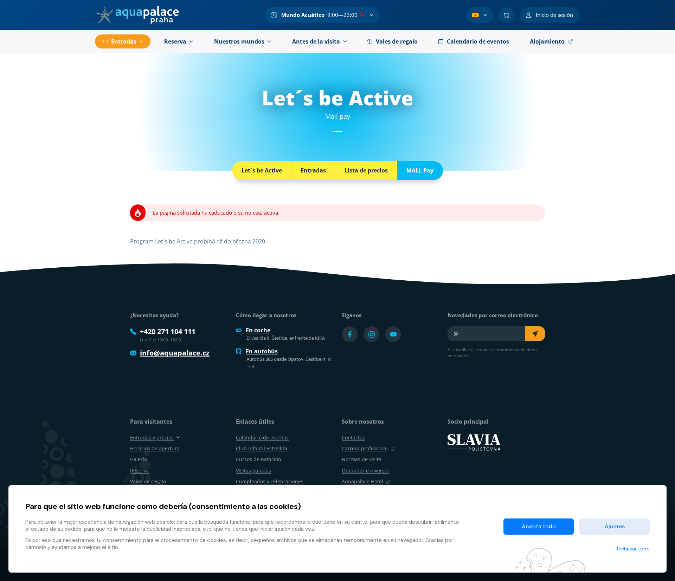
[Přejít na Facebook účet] (350, 334)
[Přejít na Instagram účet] (371, 334)
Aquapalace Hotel (362, 481)
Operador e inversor (366, 470)
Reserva (139, 470)
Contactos (353, 437)
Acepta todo (539, 526)
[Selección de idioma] (480, 15)
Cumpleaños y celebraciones (269, 481)
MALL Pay (419, 170)
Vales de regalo (148, 481)
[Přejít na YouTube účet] (393, 334)
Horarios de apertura (155, 448)
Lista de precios (366, 170)
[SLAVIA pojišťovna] (474, 442)
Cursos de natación (258, 459)
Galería (138, 459)
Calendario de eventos (262, 437)
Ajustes (615, 526)
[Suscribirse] (535, 333)
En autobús (262, 351)
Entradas (313, 170)
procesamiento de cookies (193, 540)
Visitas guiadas (253, 470)
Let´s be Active (262, 170)
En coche (258, 330)
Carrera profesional (365, 448)
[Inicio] (137, 15)
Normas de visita (361, 459)
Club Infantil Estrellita (261, 448)
